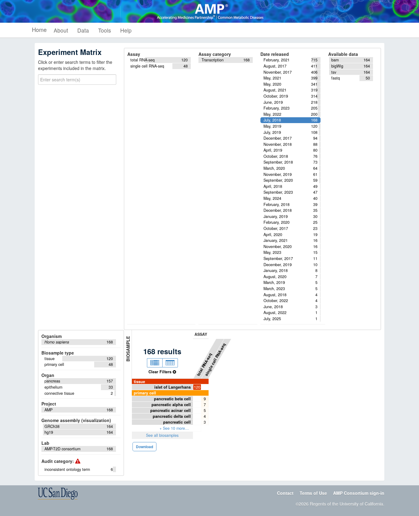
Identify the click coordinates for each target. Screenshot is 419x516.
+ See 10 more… (174, 428)
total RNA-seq (204, 364)
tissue (139, 381)
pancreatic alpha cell (171, 404)
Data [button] (83, 30)
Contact (285, 493)
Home (39, 29)
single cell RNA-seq (215, 359)
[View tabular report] (170, 362)
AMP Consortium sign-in (358, 493)
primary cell (145, 393)
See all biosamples (162, 435)
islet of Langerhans (172, 387)
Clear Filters (160, 371)
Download (144, 446)
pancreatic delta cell (172, 416)
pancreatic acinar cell (170, 410)
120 (197, 387)
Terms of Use (313, 493)
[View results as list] (154, 362)
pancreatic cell (177, 422)
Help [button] (126, 30)
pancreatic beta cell (172, 399)
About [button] (61, 30)
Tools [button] (104, 30)
